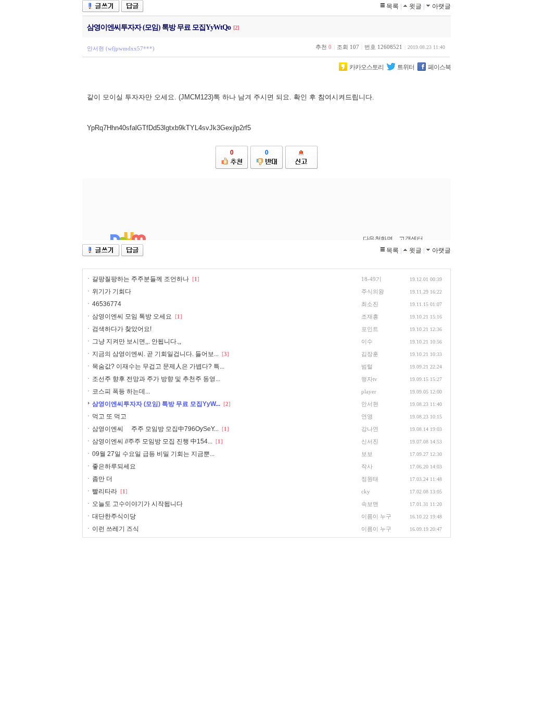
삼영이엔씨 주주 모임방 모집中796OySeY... (155, 429)
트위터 (405, 67)
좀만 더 (102, 479)
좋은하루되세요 (114, 466)
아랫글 (441, 6)
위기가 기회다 (111, 291)
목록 (392, 6)
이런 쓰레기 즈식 (115, 528)
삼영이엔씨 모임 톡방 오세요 (132, 316)
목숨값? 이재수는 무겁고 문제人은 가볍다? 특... (158, 366)
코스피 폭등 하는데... (121, 391)
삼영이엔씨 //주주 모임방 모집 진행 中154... (152, 441)
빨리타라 (104, 491)
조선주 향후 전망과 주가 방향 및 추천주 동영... (156, 379)
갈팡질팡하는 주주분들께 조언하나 (140, 279)
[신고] (301, 157)
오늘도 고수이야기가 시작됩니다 (137, 503)
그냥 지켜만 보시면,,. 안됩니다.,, (136, 341)
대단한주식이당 (114, 516)
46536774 (106, 304)
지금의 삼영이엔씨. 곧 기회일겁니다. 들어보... (155, 354)
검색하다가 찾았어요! (121, 329)
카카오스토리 (366, 67)
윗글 (415, 6)
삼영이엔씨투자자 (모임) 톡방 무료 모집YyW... (156, 404)
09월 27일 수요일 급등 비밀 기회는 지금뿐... (153, 454)
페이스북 (439, 67)
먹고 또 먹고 (109, 416)
